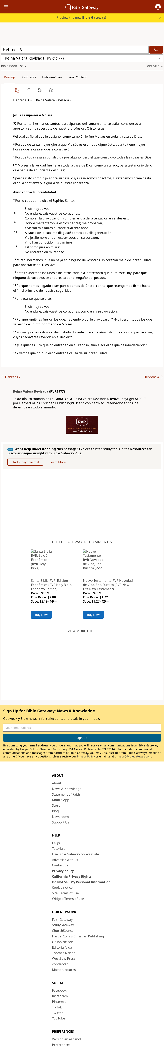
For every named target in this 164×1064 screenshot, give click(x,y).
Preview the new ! (81, 17)
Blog (55, 811)
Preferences (61, 1045)
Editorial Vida (62, 947)
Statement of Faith (66, 794)
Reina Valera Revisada (30, 391)
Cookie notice (62, 887)
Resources (29, 77)
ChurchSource (63, 930)
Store (56, 805)
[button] (158, 7)
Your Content (78, 77)
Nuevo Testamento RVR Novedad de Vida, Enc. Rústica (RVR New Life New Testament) (108, 584)
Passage (9, 77)
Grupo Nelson (62, 942)
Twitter (57, 1013)
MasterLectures (64, 970)
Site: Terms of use (65, 893)
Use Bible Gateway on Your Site (75, 854)
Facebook (59, 990)
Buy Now (41, 615)
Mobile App (60, 800)
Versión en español (66, 1039)
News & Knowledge (66, 789)
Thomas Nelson (64, 953)
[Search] (156, 50)
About (56, 783)
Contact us (60, 865)
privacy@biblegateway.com (133, 756)
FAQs (56, 843)
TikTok (57, 1007)
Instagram (60, 996)
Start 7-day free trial (25, 462)
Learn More (58, 462)
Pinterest (59, 1001)
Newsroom (60, 816)
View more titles (82, 631)
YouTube (58, 1018)
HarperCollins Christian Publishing (78, 936)
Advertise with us (65, 860)
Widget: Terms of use (68, 898)
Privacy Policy (86, 756)
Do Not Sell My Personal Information (81, 882)
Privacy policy (63, 871)
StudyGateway (63, 925)
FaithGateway (62, 919)
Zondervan (60, 964)
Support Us (60, 822)
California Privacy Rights (71, 876)
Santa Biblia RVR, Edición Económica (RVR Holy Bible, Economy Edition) (51, 584)
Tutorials (58, 848)
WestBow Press (63, 958)
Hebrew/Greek (52, 77)
